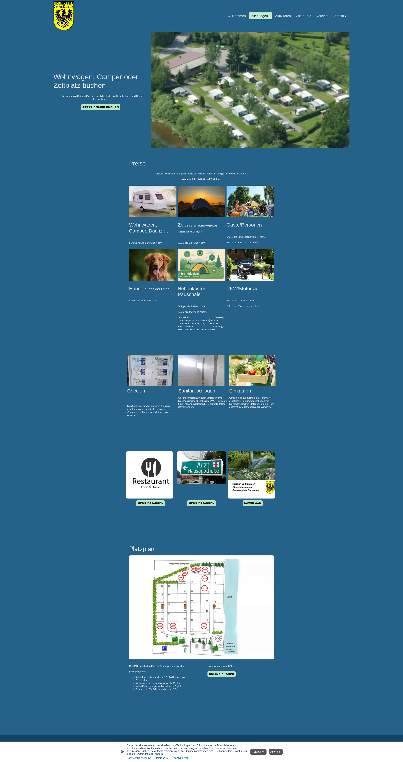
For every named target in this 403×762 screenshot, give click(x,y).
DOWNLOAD (252, 503)
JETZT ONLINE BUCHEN (100, 107)
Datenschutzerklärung (139, 758)
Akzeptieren (258, 751)
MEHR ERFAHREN (151, 503)
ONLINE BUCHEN (221, 674)
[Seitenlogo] (64, 15)
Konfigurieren (181, 758)
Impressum (162, 758)
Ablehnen (275, 751)
